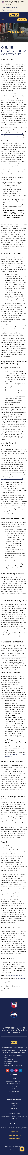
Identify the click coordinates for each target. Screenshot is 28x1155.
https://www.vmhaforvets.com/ (12, 134)
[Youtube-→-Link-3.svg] (7, 1070)
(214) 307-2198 (8, 10)
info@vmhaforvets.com (11, 7)
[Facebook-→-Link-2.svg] (12, 1070)
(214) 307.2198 (20, 978)
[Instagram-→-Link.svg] (20, 1070)
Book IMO (22, 20)
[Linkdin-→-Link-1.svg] (16, 1070)
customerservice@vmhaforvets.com (13, 657)
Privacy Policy (12, 754)
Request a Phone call (14, 1138)
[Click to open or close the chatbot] (22, 1149)
